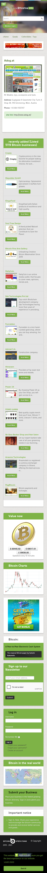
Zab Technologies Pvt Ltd (16, 296)
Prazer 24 (9, 387)
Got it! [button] (23, 868)
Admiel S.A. (10, 349)
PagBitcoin (10, 485)
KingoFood (10, 201)
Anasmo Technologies (15, 457)
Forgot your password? (16, 745)
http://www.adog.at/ (22, 115)
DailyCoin (9, 271)
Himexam (9, 367)
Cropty (8, 153)
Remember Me (11, 737)
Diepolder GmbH (13, 178)
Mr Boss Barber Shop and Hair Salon (22, 435)
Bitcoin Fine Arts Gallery (16, 249)
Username (9, 717)
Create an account (15, 750)
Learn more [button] (9, 862)
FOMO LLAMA (11, 409)
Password (9, 727)
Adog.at (9, 60)
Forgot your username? (17, 748)
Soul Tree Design (13, 223)
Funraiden (10, 324)
